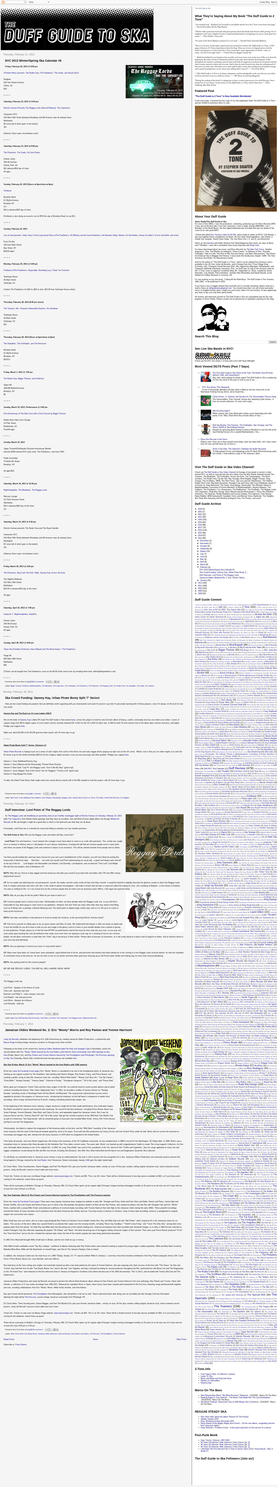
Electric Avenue (34, 1018)
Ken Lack (200, 895)
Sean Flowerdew (210, 1100)
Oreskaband (256, 1018)
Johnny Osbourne (223, 879)
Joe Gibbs (255, 867)
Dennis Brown (204, 738)
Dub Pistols (245, 761)
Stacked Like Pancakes (227, 1147)
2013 (200, 538)
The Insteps (241, 1234)
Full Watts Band (268, 803)
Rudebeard (252, 1087)
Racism (257, 1050)
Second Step (227, 1100)
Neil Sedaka (273, 995)
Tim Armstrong (259, 1318)
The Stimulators (210, 1301)
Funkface (211, 805)
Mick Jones (237, 970)
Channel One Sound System (220, 691)
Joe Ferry (245, 867)
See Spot (251, 1100)
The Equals (246, 1212)
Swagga (258, 1165)
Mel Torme (263, 961)
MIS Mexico (270, 975)
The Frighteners (230, 1223)
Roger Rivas (233, 1077)
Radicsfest (266, 1050)
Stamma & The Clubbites (253, 1147)
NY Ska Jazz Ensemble (266, 1011)
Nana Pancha (253, 993)
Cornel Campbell (230, 709)
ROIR (273, 1077)
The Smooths (221, 1289)
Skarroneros (224, 1127)
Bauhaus (274, 642)
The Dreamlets (226, 1207)
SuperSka (198, 1165)
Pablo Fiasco (218, 1022)
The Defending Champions (218, 1203)
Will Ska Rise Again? (221, 411)
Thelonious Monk (247, 1316)
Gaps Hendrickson (265, 805)
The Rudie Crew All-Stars (229, 1272)
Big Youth (211, 650)
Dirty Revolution (213, 747)
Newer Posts (9, 1339)
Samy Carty (271, 1094)
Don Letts (269, 752)
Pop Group (209, 1038)
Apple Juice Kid (255, 628)
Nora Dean (213, 1006)
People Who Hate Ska (260, 1029)
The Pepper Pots (240, 1255)
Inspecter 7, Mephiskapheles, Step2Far (20, 614)
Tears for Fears (269, 1168)
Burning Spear (231, 675)
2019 (200, 522)
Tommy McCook (217, 1323)
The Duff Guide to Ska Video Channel (220, 472)
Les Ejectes (239, 922)
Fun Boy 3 (199, 805)
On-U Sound (266, 1015)
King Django (56, 798)
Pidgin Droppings (261, 1036)
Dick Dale (223, 745)
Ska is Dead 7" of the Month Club (218, 1116)
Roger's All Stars (262, 1077)
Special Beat (244, 1143)
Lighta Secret (253, 924)
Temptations (209, 1170)
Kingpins (225, 907)
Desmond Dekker (219, 740)
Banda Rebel (231, 640)
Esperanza (273, 791)
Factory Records (253, 794)
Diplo (269, 745)
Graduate (244, 819)
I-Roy (231, 840)
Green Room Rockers (216, 821)
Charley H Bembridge (227, 693)
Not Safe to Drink (214, 1009)
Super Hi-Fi (214, 1163)
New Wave (204, 1000)
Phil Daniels (234, 1033)
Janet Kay (263, 856)
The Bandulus (222, 1181)
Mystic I (272, 991)
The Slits (266, 1287)
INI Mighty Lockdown (253, 842)
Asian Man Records (221, 632)
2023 (200, 512)
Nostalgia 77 (249, 1006)
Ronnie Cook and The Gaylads (245, 1080)
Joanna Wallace (233, 867)
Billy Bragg (244, 650)
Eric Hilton (208, 789)
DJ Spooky (236, 749)
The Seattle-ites (269, 1274)
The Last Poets (234, 1239)
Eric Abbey (251, 787)
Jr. (221, 883)
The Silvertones (218, 1279)
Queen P (198, 1050)
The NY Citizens (219, 1250)
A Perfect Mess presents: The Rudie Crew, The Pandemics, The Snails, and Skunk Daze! (41, 73)
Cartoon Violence (264, 684)
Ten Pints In (220, 1170)
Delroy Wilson (223, 736)
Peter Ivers (210, 1033)
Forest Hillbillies (262, 798)
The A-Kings (258, 1170)
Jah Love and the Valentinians (256, 849)
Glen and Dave (202, 817)
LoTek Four (234, 940)
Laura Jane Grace (229, 912)
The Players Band (201, 1260)
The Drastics (211, 1207)
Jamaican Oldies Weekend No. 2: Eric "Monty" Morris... (223, 578)
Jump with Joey (235, 886)
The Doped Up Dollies (263, 1205)
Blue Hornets (199, 657)
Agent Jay (13, 1018)
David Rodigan (245, 729)
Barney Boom (211, 642)
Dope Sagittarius (216, 756)
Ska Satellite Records (267, 1118)
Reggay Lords (67, 798)
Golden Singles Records (268, 817)
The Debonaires (271, 1201)
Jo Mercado (273, 865)
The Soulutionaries (259, 1292)
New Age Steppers (264, 997)
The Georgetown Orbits (251, 1225)
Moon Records (257, 981)
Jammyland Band (211, 856)
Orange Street (244, 1018)
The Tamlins (245, 1303)
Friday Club (243, 803)
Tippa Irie (222, 1320)
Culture (274, 713)
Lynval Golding (266, 942)
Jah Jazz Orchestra (236, 849)
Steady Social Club (263, 1150)
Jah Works (261, 851)
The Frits (264, 1223)
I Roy (224, 840)
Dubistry (215, 763)
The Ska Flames (212, 1282)
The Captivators (237, 1193)
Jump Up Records (11, 1039)
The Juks (231, 1236)
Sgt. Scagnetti (231, 1103)
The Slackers (238, 1287)
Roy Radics (241, 1082)
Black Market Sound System (257, 652)
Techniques (199, 1170)
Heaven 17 (198, 830)
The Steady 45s (254, 1298)
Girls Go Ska (260, 814)
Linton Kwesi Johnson (204, 927)
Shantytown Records (247, 1103)
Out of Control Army (230, 1020)
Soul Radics (42, 1160)
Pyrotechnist (269, 1047)
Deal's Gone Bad (216, 734)
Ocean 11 (210, 1015)
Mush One (252, 988)
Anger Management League (267, 626)
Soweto (197, 1143)
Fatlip (273, 794)
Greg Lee (264, 821)
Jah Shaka (240, 851)
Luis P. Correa (235, 942)
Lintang (272, 924)
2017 (200, 527)
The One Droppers (201, 1252)
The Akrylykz (270, 1172)
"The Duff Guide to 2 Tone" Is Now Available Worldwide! (223, 96)
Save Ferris (246, 1096)
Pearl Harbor (216, 1029)
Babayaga (231, 635)
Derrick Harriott (230, 738)
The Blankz (249, 1186)
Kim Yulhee (216, 899)
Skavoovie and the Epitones (230, 1130)
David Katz (220, 729)
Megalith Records (235, 961)
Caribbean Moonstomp (232, 682)
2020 (200, 519)
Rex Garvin (229, 1066)
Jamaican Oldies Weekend (49, 1049)
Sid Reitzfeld (206, 1107)
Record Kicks (269, 1058)
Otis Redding (199, 1020)
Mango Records (222, 950)
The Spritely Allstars (222, 1298)
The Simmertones (234, 1279)
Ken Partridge (221, 895)
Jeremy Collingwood (262, 860)
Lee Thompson (265, 918)
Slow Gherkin (243, 1132)
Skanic (247, 1123)
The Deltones (250, 1203)
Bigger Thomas (16, 686)
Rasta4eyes (212, 1056)
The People (227, 1255)
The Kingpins (241, 1236)
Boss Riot (213, 664)
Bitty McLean (204, 652)
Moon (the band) (241, 982)
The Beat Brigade (264, 1181)
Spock (232, 1145)
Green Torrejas (235, 821)
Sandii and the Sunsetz (209, 1096)
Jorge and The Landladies (265, 881)
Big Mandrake (199, 650)
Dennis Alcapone (255, 736)
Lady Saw (200, 912)
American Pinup (220, 624)
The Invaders (266, 1234)
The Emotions (262, 1210)
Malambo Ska (266, 947)
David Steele (258, 729)
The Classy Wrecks (246, 1196)
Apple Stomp (269, 628)
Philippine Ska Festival (267, 1033)
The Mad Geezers (253, 1241)
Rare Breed (236, 1054)
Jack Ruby (254, 847)
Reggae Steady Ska (226, 1063)
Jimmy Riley (246, 865)
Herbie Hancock (236, 832)
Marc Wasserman (263, 950)
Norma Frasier (224, 1006)
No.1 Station (203, 1006)
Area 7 (197, 630)
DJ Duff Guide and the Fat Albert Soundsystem (252, 747)
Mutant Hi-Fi (262, 991)
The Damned (233, 1201)
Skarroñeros (238, 1127)
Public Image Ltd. (209, 1047)
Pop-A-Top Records (222, 1038)
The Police (214, 1260)
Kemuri (240, 893)
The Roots (243, 1269)
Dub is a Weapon (214, 761)
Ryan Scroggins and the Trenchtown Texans (255, 1089)
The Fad (224, 1217)
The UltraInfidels (210, 1309)
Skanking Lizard (216, 1125)
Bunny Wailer (217, 675)
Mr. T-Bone (253, 986)
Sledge (220, 1132)
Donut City (198, 754)
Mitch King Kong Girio (229, 977)
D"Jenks (248, 716)
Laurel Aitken (257, 912)
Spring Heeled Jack (246, 1145)
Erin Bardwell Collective (252, 789)
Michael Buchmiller (201, 968)
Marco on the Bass (212, 952)
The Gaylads (234, 1225)
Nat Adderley (199, 995)
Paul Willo (256, 1026)
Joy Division (212, 883)
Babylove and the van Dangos (217, 637)
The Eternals (201, 1215)
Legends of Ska (222, 920)
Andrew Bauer (199, 626)
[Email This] (47, 681)
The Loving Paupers (237, 1241)
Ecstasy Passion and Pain (240, 778)
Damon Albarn (259, 716)
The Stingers (222, 1301)
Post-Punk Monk (256, 1038)
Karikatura (252, 890)
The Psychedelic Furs (259, 1262)
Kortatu (223, 910)
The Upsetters (239, 1311)
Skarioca (198, 1127)
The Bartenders (236, 1181)
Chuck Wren (19, 1334)
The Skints (209, 1287)
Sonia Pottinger (249, 1136)
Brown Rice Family (256, 668)
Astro (253, 632)
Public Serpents (225, 1047)
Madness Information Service (221, 947)
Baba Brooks (221, 635)
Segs (258, 1100)
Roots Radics (264, 1080)
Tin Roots (200, 1320)
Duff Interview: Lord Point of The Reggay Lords (37, 809)
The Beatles (228, 1184)
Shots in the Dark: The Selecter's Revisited (239, 449)
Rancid (261, 1052)
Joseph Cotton (200, 883)
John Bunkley (227, 874)
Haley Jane (256, 823)
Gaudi (223, 808)
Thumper (233, 1318)
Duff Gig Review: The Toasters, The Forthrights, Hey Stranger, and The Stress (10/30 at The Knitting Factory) (242, 426)
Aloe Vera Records (236, 621)
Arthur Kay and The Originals (264, 630)
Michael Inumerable (228, 968)
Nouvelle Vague (227, 1009)
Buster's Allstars (224, 677)
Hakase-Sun (246, 823)
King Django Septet (226, 902)
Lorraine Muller (216, 936)
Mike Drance (262, 973)
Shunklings (255, 1105)
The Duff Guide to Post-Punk (210, 1210)
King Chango (245, 899)
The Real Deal (238, 1265)
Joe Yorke (206, 872)
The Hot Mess (211, 1232)
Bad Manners (270, 637)
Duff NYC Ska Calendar (214, 768)
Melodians (229, 963)
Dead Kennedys (255, 731)
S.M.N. (206, 1091)
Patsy (197, 1027)
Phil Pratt (254, 1033)
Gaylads (230, 808)
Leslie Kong (261, 922)
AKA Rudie (206, 619)
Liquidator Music (240, 927)
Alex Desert (258, 619)
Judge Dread (251, 883)
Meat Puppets (211, 961)
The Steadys (267, 1298)
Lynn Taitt (252, 942)
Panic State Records (210, 1024)
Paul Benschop (217, 1027)
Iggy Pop (207, 842)
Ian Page (198, 842)
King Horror (222, 905)
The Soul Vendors (215, 1292)
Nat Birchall (210, 995)
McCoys (256, 959)
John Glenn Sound (253, 874)
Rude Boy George (247, 1084)
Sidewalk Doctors (220, 1107)
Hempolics (266, 830)
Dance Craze (271, 718)
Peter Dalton (270, 1031)
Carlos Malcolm (270, 682)
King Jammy (234, 905)
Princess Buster (264, 1045)
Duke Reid (254, 771)
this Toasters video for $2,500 (223, 235)
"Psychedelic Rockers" (226, 605)
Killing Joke (206, 899)
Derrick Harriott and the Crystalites (249, 738)
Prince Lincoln (221, 1045)
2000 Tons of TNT (211, 610)
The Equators (257, 1212)
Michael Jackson (243, 968)
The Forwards (266, 1220)
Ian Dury (248, 840)
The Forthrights (70, 686)
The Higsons (265, 1229)
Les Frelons (250, 922)
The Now (206, 1250)
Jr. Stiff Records (230, 883)
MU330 (198, 988)
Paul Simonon (243, 1027)
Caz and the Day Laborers (254, 686)
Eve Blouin (200, 794)
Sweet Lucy (269, 1165)
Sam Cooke (234, 1091)
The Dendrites (265, 1203)
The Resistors (260, 1267)
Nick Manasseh (203, 1002)
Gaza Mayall (237, 810)
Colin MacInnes (244, 707)
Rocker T (263, 1073)
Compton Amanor (271, 707)
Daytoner (235, 731)
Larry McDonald (213, 912)
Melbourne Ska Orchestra (213, 963)
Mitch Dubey (213, 977)
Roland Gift (217, 1080)
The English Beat (212, 1212)
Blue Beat (253, 655)
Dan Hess (205, 718)
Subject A (222, 1161)
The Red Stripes (252, 1265)
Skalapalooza (200, 1123)
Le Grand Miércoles (240, 915)
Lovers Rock (266, 940)
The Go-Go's (208, 1227)
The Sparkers (213, 1295)
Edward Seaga (216, 780)
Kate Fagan (262, 890)
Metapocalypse (225, 966)
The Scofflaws (214, 1274)
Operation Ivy (210, 1018)
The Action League (215, 1172)
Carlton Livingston (220, 684)
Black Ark (215, 652)
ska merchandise (213, 1118)
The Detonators (213, 1205)
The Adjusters (229, 1172)
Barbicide (199, 642)
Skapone (246, 1125)
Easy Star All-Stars (240, 776)
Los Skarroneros (221, 940)
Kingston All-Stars (236, 907)
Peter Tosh (220, 1033)
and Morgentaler (258, 624)
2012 (200, 583)
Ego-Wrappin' (270, 780)
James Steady (269, 853)
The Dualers (249, 1207)
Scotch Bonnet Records (223, 1098)
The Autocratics (242, 1179)
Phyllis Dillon (245, 1036)
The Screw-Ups (255, 1274)
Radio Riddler (219, 1052)
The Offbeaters (236, 1250)
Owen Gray (271, 1020)
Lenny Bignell (237, 920)
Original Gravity (269, 1018)
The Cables (225, 1193)
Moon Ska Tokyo (213, 984)
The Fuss (224, 1225)
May (202, 559)
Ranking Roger (221, 1054)
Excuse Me (226, 794)
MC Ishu (248, 959)
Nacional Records (240, 993)
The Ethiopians (215, 1215)
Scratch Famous (241, 1098)
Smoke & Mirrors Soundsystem (232, 1134)
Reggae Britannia (256, 1061)
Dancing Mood (219, 720)
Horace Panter (227, 837)
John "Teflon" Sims (261, 872)
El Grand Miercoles (249, 782)
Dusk (215, 773)
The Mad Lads (266, 1241)
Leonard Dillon (216, 922)
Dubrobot (227, 763)
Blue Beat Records (266, 655)
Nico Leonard (245, 1002)
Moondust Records (230, 984)
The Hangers (220, 1227)
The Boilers (236, 1189)
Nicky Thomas (232, 1002)
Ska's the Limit (243, 1121)
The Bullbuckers (253, 1191)
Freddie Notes (237, 801)
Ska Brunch (233, 1114)
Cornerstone (243, 709)
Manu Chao (250, 950)
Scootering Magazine (204, 1098)
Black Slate (273, 652)
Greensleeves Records (250, 821)
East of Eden (270, 773)
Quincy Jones (220, 1050)
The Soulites (228, 1292)
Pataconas (271, 1024)
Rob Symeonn (223, 1071)
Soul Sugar (259, 1139)
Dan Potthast (236, 718)
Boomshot (237, 661)
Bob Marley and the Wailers (231, 659)
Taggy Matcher (228, 1168)
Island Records (264, 844)
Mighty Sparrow (238, 973)
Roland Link (229, 1080)
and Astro (247, 624)
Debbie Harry (267, 734)
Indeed (241, 842)
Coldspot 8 (232, 707)
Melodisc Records (241, 963)
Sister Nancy (218, 1112)
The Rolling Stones (229, 1269)
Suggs (204, 1163)
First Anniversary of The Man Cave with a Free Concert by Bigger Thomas (35, 413)
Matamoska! (226, 956)
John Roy (252, 876)
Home (95, 1339)
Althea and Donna (264, 621)
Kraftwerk (243, 910)
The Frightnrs (249, 1222)
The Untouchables (205, 1311)
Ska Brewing (221, 1114)
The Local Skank (222, 1241)
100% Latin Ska (209, 607)
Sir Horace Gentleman (220, 1109)
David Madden (232, 729)
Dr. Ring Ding (200, 758)
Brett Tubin (247, 666)
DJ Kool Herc (207, 749)
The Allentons (230, 1174)
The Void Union (257, 1314)
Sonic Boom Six (263, 1136)
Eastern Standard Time (204, 776)
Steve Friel (256, 1152)
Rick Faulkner (232, 1068)
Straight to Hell (233, 1156)
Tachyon (217, 1168)
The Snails (140, 686)
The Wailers (272, 1314)
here (73, 720)
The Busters (200, 1193)
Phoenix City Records (227, 1036)
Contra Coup (201, 709)
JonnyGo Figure (220, 881)
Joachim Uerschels (203, 867)
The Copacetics (58, 686)
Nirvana (217, 1004)
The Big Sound (257, 1184)
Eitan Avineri (199, 782)
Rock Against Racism (211, 1073)
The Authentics (229, 1179)
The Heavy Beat (203, 1229)
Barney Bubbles (224, 642)
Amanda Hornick (206, 624)
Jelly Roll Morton (220, 860)
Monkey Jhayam (242, 979)
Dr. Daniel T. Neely (260, 756)
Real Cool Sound (224, 1058)
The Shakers (250, 1277)
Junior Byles (270, 886)
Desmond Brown (204, 740)
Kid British (268, 897)
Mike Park (273, 973)
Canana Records (230, 680)
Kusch (252, 910)
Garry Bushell (213, 808)
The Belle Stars (243, 1184)
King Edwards (272, 902)
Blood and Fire (243, 655)
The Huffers (238, 1232)
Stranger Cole (247, 1156)
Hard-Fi (224, 825)
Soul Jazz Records (231, 1139)
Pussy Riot (257, 1047)
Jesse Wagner (46, 798)
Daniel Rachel (263, 720)
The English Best (233, 1212)
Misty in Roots (200, 977)
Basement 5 (264, 642)
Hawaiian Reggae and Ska (247, 828)
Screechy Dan (256, 1098)
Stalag (240, 1147)
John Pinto (44, 1018)
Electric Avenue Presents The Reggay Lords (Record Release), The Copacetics (37, 108)
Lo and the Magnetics (212, 931)
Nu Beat (262, 1009)
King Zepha (214, 907)
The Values (221, 1314)
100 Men (198, 607)
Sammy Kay (202, 1094)
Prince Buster (230, 1042)
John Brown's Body (213, 874)
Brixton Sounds (224, 668)
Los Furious (248, 938)
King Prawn (264, 905)
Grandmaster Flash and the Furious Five (263, 819)
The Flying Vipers (211, 1220)
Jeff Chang (209, 860)
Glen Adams (272, 814)
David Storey (272, 729)
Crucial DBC (256, 713)
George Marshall (231, 812)
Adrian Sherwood (217, 617)
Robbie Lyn (234, 1071)
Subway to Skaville (261, 1161)
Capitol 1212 (243, 680)
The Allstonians (246, 1174)
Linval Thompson (224, 927)
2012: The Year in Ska (230, 610)
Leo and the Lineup (255, 920)
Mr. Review (229, 986)
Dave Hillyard (36, 798)
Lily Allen (264, 924)
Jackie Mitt (265, 847)
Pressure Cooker (224, 1040)
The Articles (271, 1177)
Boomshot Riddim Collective (253, 661)
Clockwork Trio (199, 707)
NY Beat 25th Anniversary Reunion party (223, 1011)
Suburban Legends (244, 1161)
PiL (273, 1036)
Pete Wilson (249, 1031)
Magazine (243, 947)
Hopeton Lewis (254, 834)
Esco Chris (254, 791)
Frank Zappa (225, 801)
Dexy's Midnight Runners (251, 743)
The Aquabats (248, 1177)
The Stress (249, 1301)
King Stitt (274, 905)
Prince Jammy (208, 1045)
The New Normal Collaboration (237, 1248)
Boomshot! (270, 661)
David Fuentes (208, 729)
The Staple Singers (239, 1298)
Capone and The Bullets (260, 680)
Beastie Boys (221, 645)
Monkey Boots (228, 979)
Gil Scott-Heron (217, 814)
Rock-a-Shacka (251, 1073)
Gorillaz (219, 819)
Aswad (260, 632)
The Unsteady (272, 1309)
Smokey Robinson (255, 1134)
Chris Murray (226, 700)
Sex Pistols (209, 1103)
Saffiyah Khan (222, 1091)
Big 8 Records (271, 645)
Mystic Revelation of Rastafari (205, 993)
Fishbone (7, 191)
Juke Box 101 (264, 883)
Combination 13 (257, 707)
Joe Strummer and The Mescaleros (257, 869)
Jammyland (198, 856)
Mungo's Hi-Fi (222, 988)
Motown (269, 984)
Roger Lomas (219, 1077)
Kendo (231, 895)
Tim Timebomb (272, 1318)
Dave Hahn (269, 725)
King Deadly (257, 899)
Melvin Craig (254, 963)
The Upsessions (223, 1311)
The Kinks (268, 1236)
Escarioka (226, 791)
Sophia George (216, 1139)
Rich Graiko (271, 1066)
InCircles (233, 842)
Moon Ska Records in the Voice (214, 439)
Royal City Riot (270, 1082)
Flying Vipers (247, 798)
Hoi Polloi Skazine (208, 834)
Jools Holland (234, 881)
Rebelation (246, 1058)
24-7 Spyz (248, 610)
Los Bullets (261, 936)
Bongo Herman (225, 661)
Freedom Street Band (217, 803)
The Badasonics (265, 1179)
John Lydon (219, 876)
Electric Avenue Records (203, 785)
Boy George (232, 664)
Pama (228, 1022)
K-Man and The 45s (218, 890)
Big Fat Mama (270, 647)
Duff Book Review (252, 763)
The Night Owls (256, 1248)
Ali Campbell (268, 619)
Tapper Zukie (256, 1168)
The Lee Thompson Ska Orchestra (257, 1239)
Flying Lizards (234, 798)
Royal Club (202, 1084)
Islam (252, 844)
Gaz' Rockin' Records (259, 808)
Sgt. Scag (219, 1103)
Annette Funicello (203, 628)
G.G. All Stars (223, 805)
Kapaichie (242, 890)
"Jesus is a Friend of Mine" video (206, 605)
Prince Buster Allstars (250, 1043)
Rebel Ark (236, 1058)
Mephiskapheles (35, 686)
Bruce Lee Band (215, 670)
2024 (200, 509)
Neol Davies (219, 997)
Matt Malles (254, 956)
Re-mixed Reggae (264, 1056)
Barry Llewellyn (252, 642)
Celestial (242, 689)
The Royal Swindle (257, 1269)
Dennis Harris (217, 738)
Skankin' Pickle (201, 1125)
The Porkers (254, 1260)
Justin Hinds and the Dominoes (248, 888)
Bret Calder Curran (234, 666)
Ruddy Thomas (230, 1084)
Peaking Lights (204, 1029)
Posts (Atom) (20, 1344)
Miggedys (204, 973)
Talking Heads (242, 1168)
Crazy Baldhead (24, 798)
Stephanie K (222, 1152)
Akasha (215, 619)
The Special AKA (256, 1295)
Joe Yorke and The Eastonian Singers (226, 872)
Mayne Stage (9, 1042)
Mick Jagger (227, 970)
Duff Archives (237, 763)
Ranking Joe (207, 1054)
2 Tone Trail (260, 607)
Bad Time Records (206, 640)
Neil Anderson (248, 995)
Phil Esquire (244, 1033)
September (205, 548)
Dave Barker (234, 725)
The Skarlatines (217, 1284)
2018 (200, 525)
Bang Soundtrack (255, 640)
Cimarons (237, 702)
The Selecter (201, 1277)
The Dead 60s (258, 1201)
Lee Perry (231, 918)
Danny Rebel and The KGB (229, 722)
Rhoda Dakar (242, 1065)
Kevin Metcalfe (245, 897)
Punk (249, 1047)
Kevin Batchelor (252, 895)
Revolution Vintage (216, 1066)
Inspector (198, 844)
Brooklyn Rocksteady (239, 668)
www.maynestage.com (63, 1176)
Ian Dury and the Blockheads (265, 840)
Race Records (233, 1050)
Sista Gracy (206, 1112)
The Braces (262, 1189)
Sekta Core (266, 1100)
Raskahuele (199, 1056)
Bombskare (213, 661)
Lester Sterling (209, 924)
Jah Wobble (251, 851)
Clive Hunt (259, 705)
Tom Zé (272, 1320)
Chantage (252, 691)
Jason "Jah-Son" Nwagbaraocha (206, 858)
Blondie (232, 655)
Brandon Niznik (255, 664)
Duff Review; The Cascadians (205, 771)
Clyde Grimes (211, 707)
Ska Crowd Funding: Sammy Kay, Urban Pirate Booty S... (224, 572)
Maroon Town (214, 954)
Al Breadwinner (235, 619)
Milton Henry (249, 975)
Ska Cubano (245, 1114)
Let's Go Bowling (225, 924)
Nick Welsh (218, 1002)
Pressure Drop (239, 1040)
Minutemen (260, 975)
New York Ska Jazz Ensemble (240, 1000)
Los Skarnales (207, 940)
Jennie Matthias (235, 860)
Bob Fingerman (200, 659)
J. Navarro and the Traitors (223, 847)
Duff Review (237, 768)
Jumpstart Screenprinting (254, 886)
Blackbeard (213, 655)
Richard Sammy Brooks (203, 1068)
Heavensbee (210, 830)
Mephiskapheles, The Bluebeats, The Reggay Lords (25, 490)
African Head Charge (234, 617)
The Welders (216, 1316)
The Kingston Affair (255, 1236)
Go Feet (237, 817)
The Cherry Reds (201, 1196)
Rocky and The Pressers (239, 1075)
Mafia (235, 947)
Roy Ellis (217, 1082)
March (203, 564)
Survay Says (229, 1165)
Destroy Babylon (270, 740)
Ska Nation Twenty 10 (239, 1118)
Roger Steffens (248, 1077)
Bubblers (263, 670)
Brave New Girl (200, 666)
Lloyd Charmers (224, 929)
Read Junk (254, 245)
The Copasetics (244, 1198)
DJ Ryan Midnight (221, 749)
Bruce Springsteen (241, 670)
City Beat (259, 702)
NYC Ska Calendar (218, 1013)
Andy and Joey (212, 626)
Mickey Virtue (261, 970)
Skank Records (258, 1123)
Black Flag (241, 652)
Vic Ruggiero (124, 798)
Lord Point (52, 1018)
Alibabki (215, 621)
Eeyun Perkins (243, 780)
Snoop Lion (199, 1136)
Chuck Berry (210, 702)
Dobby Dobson (220, 752)
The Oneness (216, 1252)
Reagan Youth (209, 1058)
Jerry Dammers (225, 862)
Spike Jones (222, 1145)
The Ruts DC (259, 1272)
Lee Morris (220, 918)
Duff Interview (23, 1018)
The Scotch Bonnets (235, 1274)
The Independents (213, 1234)
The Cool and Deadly (212, 1198)
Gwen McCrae (234, 823)
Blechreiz (223, 655)
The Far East (246, 1217)
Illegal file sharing (220, 842)
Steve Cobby (245, 1152)
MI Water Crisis (250, 966)
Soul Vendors (270, 1139)
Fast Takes (264, 794)
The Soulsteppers (242, 1292)
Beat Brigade (236, 645)
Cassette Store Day (212, 686)
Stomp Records (268, 1154)
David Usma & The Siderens (207, 731)
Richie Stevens (219, 1068)
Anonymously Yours (218, 628)
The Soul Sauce (200, 1292)
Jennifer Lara (249, 860)
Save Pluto (257, 1096)
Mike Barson (250, 973)
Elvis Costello (219, 785)
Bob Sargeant (248, 659)
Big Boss (233, 647)
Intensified (210, 844)
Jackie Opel (209, 849)
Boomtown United (201, 664)
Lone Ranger (270, 931)
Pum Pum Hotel (239, 1047)
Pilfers (197, 1038)
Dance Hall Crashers (204, 720)
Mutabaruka (250, 991)
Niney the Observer (202, 1004)
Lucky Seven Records (220, 942)
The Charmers (270, 1193)
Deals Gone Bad (232, 734)
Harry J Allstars (254, 825)
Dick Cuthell (210, 745)
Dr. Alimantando (246, 756)
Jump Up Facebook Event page (25, 1071)
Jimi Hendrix (208, 865)
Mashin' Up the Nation (267, 954)
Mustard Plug (236, 991)
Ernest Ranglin (271, 789)
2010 (200, 588)
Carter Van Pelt (250, 684)
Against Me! (249, 617)
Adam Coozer (200, 617)
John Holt (266, 874)
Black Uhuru (202, 655)
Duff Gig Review (202, 765)
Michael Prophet (257, 968)
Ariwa (227, 630)
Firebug (232, 796)
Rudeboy (263, 1087)
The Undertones (223, 1309)
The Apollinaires (219, 1177)
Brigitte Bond (199, 668)
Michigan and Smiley (213, 970)
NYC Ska (202, 1013)
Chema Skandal (253, 695)
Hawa (232, 828)
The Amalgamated (263, 1174)
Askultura (237, 632)
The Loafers (207, 1241)
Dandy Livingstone (234, 720)
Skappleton (256, 1125)
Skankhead (270, 1123)
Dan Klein (215, 718)
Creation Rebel (205, 713)
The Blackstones (236, 1186)
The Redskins (266, 1265)
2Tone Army (259, 610)
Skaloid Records (215, 1123)
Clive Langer (270, 705)
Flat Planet (265, 796)
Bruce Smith (228, 670)
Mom (275, 977)
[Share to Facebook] (55, 681)
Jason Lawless (227, 858)
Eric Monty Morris (31, 1334)
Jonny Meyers (207, 881)
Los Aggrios (228, 936)
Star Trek (200, 1150)
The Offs (270, 1250)
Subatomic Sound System (205, 1161)
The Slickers (255, 1287)
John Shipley (263, 876)
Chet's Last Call (202, 698)
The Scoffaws (199, 1274)
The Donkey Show (246, 1205)
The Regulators (232, 1267)
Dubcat (206, 763)
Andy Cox (224, 626)
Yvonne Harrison (119, 1334)
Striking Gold (200, 1159)
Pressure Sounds (254, 1040)
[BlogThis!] (50, 681)
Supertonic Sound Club (213, 1165)
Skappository (269, 1125)
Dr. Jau (272, 756)
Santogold (235, 1096)
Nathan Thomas (235, 995)
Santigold (224, 1096)
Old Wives (229, 1015)
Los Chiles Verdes (211, 938)
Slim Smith (230, 1132)
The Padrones (247, 1252)
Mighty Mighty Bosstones (220, 973)
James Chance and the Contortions (248, 853)
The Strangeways (236, 1301)
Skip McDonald (200, 1132)
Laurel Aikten (242, 912)
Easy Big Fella (224, 776)
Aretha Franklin (208, 630)
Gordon (210, 819)
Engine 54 (271, 785)
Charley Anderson (210, 693)
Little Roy (254, 927)
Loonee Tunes (226, 933)
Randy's (197, 1054)
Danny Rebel (209, 722)
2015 (200, 533)
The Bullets (268, 1191)
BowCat (221, 664)
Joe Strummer (232, 869)
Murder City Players (239, 988)
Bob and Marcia (268, 657)
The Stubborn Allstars (263, 1301)
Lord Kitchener (239, 933)
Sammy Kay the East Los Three (84, 798)
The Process (245, 1262)
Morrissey (246, 984)
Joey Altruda (247, 872)
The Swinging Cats (232, 1303)
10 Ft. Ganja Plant (259, 605)
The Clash (228, 1196)
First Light (241, 796)
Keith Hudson (217, 893)
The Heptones (251, 1229)
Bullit (267, 673)
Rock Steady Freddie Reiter (233, 1073)
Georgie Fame (259, 812)
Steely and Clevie (209, 1152)
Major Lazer (253, 947)
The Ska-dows (229, 1282)
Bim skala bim (270, 650)
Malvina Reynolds (208, 950)
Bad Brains (246, 637)
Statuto (226, 1150)
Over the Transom (258, 1020)
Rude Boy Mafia (211, 1087)
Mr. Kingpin (219, 986)
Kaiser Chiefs (231, 890)
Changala (273, 689)
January (203, 580)
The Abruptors (270, 1170)
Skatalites (252, 1127)
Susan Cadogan (243, 1165)
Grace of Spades (231, 819)
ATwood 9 (270, 632)
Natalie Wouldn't (221, 995)
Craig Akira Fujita (246, 711)
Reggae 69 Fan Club (239, 1061)
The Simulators (248, 1279)
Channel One (201, 691)
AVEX (212, 635)
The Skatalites (131, 686)
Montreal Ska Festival (259, 979)
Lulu (244, 942)
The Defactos (201, 1203)
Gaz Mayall (241, 808)
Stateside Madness (213, 1150)
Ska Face (257, 1114)
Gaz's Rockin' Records (220, 810)
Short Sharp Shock (223, 1105)
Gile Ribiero (230, 814)
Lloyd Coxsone (241, 929)
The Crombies (208, 1201)
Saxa (266, 1096)
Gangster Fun (248, 805)
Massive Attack (212, 956)
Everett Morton (212, 794)
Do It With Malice (249, 749)
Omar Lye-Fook (253, 1015)
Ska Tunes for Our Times (224, 1121)
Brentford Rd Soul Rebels (216, 666)
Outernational (244, 1020)
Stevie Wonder (208, 1154)
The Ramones (223, 1265)
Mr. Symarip (240, 986)
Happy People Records (209, 825)
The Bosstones (248, 1189)
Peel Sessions (227, 1029)
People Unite (245, 1029)
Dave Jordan (215, 727)
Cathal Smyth (238, 686)
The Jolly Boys (219, 1236)
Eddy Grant (270, 778)
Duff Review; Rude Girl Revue (264, 768)
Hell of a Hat (249, 830)
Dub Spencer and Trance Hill (261, 761)
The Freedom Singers (213, 1223)
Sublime (231, 1161)
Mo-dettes (246, 977)
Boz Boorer (244, 664)
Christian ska (270, 700)
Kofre (205, 910)
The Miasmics (260, 1243)
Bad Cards (14, 798)
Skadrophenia (269, 1121)
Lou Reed (244, 940)
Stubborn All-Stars (217, 1159)
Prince (266, 1040)
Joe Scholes (219, 869)
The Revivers (202, 1269)
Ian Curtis (238, 840)
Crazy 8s (258, 711)
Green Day (200, 821)
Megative (252, 961)
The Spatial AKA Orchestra (232, 1295)
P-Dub (197, 1022)
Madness (199, 947)
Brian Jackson (258, 666)
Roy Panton (75, 1334)
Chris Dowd (201, 700)
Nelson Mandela (203, 997)
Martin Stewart (229, 954)
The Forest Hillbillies (229, 1220)
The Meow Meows (243, 1243)
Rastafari (222, 1056)
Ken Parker (210, 895)
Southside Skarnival (267, 1141)
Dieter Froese (234, 745)
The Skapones (203, 1284)
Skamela (227, 1123)
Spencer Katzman (208, 1145)
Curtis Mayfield (238, 716)
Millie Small (236, 975)
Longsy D (215, 933)
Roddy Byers (269, 1075)
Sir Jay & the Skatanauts (260, 1109)
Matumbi (207, 959)
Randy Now (271, 1052)
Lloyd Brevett (208, 929)
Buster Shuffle (263, 675)
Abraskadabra (247, 614)
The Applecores (233, 1177)
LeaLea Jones (255, 915)
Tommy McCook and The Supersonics (239, 1323)
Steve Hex (266, 1152)
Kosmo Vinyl (232, 910)
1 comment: (37, 794)
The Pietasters (93, 686)
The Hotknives (225, 1232)
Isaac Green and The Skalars (237, 844)
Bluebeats (249, 657)
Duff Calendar (268, 763)
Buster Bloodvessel (247, 675)
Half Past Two (267, 823)
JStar (241, 883)
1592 (88, 1160)
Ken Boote (248, 893)
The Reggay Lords (106, 686)
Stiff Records (236, 1154)
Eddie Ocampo (258, 778)
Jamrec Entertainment (249, 856)
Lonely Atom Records (202, 933)
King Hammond (205, 905)
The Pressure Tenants (212, 1262)
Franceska (214, 801)
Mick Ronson (249, 970)
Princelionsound (248, 1045)
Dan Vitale (247, 718)
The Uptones (255, 1311)
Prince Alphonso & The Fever (210, 1043)
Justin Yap (204, 890)
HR (263, 837)
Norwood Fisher (237, 1006)
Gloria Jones (227, 817)
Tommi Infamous (201, 1323)
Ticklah (241, 1318)
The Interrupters (253, 1234)
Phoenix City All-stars (204, 1036)
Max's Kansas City (235, 959)
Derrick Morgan (270, 738)
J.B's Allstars (243, 847)
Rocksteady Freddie (219, 1075)
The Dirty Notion (229, 1205)
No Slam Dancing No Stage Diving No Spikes (249, 1004)
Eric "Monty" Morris (235, 787)
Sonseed (205, 1139)
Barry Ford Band (238, 642)
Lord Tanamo (202, 936)
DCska (243, 731)
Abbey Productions (232, 614)
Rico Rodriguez (255, 1068)
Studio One (267, 1159)
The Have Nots (272, 1227)
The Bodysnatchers (219, 1189)
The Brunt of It (239, 1191)
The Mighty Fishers (212, 1246)
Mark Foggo (265, 952)
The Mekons (228, 1243)
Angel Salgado (236, 626)
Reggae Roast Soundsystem (205, 1063)
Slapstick (212, 1132)
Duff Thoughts (223, 771)
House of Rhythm (253, 837)
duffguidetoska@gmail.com (220, 288)
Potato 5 (269, 1038)
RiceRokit (258, 1066)
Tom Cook (263, 1320)
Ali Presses (206, 621)
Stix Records (254, 1154)
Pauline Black (271, 1026)
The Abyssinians (200, 1172)
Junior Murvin (200, 888)
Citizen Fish (248, 702)
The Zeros (235, 1316)
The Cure (222, 1201)
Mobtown (255, 977)
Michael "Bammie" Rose (266, 966)
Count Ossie (207, 711)
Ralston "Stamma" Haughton (237, 1052)
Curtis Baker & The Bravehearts (219, 716)
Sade (213, 1091)
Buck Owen (273, 670)
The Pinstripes (219, 1258)
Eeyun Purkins (256, 780)
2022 (200, 514)
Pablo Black (206, 1022)
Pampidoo (257, 1022)
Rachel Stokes (247, 1050)
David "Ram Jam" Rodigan (260, 727)
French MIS (231, 803)
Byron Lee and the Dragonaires (257, 677)
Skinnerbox (268, 1130)
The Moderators (265, 1246)
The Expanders (244, 1215)
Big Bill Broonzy (222, 647)
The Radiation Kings (208, 1265)
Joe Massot (208, 869)
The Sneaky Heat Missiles (251, 1289)
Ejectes (209, 782)
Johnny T (237, 879)
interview (210, 243)
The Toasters (149, 686)
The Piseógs (249, 1258)
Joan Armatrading (219, 867)
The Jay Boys (206, 1236)
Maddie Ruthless (265, 945)
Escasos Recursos (240, 791)
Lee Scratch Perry (247, 918)
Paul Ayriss (206, 1027)
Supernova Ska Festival (264, 1163)
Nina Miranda (269, 1002)
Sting (246, 1154)
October (203, 546)
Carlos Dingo (257, 682)
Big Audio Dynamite (205, 647)
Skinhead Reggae (253, 1130)
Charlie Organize (243, 693)
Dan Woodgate (258, 718)
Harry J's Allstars (270, 825)
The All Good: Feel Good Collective (208, 1174)
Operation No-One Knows (227, 1018)
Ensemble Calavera (218, 787)
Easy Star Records (257, 776)
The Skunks (223, 1287)
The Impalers (266, 1232)
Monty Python (228, 982)
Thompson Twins (221, 1318)
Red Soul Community (221, 1061)
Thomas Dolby (208, 1318)
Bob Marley (213, 659)
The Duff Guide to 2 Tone (267, 1207)
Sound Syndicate (234, 1141)
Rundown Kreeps (222, 1089)
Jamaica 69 (272, 851)
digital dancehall (249, 745)
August (203, 551)
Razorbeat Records (248, 1056)
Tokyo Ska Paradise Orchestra (242, 1320)
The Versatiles (233, 1314)
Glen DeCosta (215, 817)
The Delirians (234, 1203)
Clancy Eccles (213, 705)
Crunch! (265, 713)
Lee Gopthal (210, 918)
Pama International (241, 1022)
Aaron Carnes (218, 614)
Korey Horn (214, 910)
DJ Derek (227, 747)
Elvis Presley (234, 785)
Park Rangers (249, 1024)
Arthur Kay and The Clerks (241, 630)
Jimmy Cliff (219, 865)
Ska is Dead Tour (259, 1116)
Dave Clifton (258, 725)
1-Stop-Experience (243, 605)
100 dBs (272, 605)
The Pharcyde (254, 1255)
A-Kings (207, 614)
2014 (200, 535)
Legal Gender (207, 920)
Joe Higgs (266, 867)
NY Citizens (248, 1011)
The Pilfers (204, 1258)
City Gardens (270, 702)
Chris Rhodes (258, 700)
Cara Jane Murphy (216, 682)
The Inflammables (229, 1234)
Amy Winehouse (234, 624)
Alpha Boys (249, 621)
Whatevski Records (90, 1018)
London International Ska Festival (246, 931)
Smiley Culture (212, 1134)
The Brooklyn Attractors (219, 1191)
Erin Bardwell (234, 789)
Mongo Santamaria (203, 979)
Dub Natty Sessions (232, 761)
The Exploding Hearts (263, 1215)
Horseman (239, 837)
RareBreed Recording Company (254, 1054)
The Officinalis (260, 1250)
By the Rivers (238, 677)
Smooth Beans (269, 1134)
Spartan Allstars (230, 1143)
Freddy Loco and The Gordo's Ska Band (261, 801)
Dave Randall (226, 727)
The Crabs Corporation (262, 1198)
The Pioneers (235, 1258)
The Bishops (220, 1186)
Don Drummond (254, 752)
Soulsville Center (200, 1141)
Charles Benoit (264, 691)
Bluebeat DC (228, 657)
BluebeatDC (239, 657)
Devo (237, 743)
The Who (226, 1316)
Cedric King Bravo (231, 689)
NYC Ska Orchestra (254, 1013)
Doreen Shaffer (231, 756)
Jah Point (273, 849)
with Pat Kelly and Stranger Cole (75, 1049)
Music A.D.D (263, 988)
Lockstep (226, 931)
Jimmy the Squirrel (260, 865)
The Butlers (214, 1193)
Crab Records (233, 711)
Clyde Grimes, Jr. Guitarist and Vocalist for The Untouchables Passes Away (244, 397)
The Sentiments (236, 1277)
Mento (263, 963)
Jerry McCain (242, 863)
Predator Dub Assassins (204, 1040)
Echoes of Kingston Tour (217, 778)
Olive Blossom (240, 1015)
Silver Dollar (248, 1107)
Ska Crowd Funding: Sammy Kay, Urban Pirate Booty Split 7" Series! (52, 697)
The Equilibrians (271, 1212)
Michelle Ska (199, 970)
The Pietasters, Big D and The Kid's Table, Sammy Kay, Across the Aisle (34, 573)
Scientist (274, 1096)
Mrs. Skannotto (268, 986)
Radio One (207, 1052)
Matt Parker (264, 956)
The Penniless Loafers (213, 1255)
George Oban (246, 812)
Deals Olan (244, 734)
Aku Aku (223, 619)
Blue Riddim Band (213, 657)
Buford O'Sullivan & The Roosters (251, 673)
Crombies (229, 713)
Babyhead (264, 635)
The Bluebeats (47, 686)
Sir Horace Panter (240, 1109)
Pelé (236, 1029)
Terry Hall (246, 1170)
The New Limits (218, 1248)
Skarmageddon (209, 1127)
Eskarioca (263, 791)
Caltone (219, 680)
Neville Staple (247, 997)
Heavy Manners (224, 830)
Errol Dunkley (201, 791)
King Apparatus (229, 899)
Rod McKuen (255, 1075)
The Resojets (272, 1267)
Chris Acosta (258, 698)
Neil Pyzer (261, 995)
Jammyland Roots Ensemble (229, 856)
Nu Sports (271, 1009)
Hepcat (224, 832)
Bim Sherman (256, 650)
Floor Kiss (198, 798)
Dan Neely (225, 718)
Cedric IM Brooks (215, 689)
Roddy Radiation (202, 1077)
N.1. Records (223, 993)
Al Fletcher (247, 619)
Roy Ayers (206, 1082)
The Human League (251, 1232)
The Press (267, 1260)
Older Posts (181, 1339)
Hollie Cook (225, 834)
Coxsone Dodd (220, 711)
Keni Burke (241, 895)
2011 (200, 586)
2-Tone (270, 607)
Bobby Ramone (261, 659)
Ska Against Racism (234, 1112)
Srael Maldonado (266, 1145)
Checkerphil (240, 695)
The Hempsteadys (234, 1229)
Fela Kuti (203, 796)
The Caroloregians (253, 1193)
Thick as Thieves (261, 1316)
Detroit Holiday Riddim (206, 743)
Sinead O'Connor (203, 1109)
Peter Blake (259, 1031)
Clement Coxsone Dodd (232, 704)
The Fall (233, 1217)
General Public (250, 810)
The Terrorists (270, 1303)
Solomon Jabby (220, 1136)
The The (198, 1307)
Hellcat (258, 830)
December (204, 541)
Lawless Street (214, 915)
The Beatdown (213, 1184)
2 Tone (245, 607)
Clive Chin (250, 705)
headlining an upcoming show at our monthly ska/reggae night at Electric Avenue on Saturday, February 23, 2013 (74, 816)
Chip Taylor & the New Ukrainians (240, 698)
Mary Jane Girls (242, 954)
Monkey (217, 979)
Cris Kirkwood (218, 713)
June (202, 556)
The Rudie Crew (119, 686)
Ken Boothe (260, 892)
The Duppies (249, 1210)
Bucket (200, 673)
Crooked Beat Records (242, 713)
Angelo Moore (249, 626)
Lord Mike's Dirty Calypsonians (257, 933)
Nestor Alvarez (234, 997)
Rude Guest (226, 1087)
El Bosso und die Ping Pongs (228, 782)
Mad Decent (231, 945)
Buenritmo (213, 673)
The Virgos (244, 1314)
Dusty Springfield (225, 773)
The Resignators (246, 1267)
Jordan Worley (248, 881)
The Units (261, 1309)
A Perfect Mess (264, 612)
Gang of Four (235, 805)
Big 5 (261, 645)
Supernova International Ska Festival (237, 1163)
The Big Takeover (271, 1184)
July (202, 554)
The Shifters (263, 1277)
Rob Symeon (210, 1071)
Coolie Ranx (215, 709)
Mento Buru (272, 963)
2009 (200, 591)
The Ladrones (216, 1238)
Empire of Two (256, 785)
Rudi (212, 1089)
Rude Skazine (239, 1087)
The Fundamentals (212, 1225)
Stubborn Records (236, 1159)
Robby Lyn (265, 1071)
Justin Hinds (229, 888)
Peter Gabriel (199, 1033)
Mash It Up (253, 954)
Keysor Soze (257, 897)
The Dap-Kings (246, 1201)
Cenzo (250, 689)
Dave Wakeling (240, 727)
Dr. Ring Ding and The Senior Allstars (225, 758)
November (204, 543)
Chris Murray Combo (244, 700)
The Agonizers (258, 1172)
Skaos (227, 1125)
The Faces (213, 1217)
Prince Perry (234, 1045)
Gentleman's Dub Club (267, 810)
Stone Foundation (201, 1156)
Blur (257, 657)
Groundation (207, 823)
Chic (211, 698)
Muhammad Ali (209, 988)
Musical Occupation (209, 991)
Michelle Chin (270, 968)
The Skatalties (267, 1284)
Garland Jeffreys (200, 808)
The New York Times (255, 249)
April (202, 562)
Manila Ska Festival (237, 950)
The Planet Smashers (265, 1258)
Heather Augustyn (267, 828)
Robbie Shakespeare (249, 1071)
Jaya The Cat (241, 858)
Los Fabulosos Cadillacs (230, 938)
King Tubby (201, 907)
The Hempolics (219, 1229)
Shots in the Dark (240, 1105)
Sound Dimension (217, 1141)
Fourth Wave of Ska (202, 801)
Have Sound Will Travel (219, 828)
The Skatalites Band (252, 1284)
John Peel (230, 876)
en (264, 785)
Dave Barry (248, 725)
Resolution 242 (201, 1066)
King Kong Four (249, 905)
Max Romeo (219, 959)
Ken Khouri (273, 893)
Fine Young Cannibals (218, 796)
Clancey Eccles (200, 705)
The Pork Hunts (240, 1260)
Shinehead (273, 1103)
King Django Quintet (208, 902)
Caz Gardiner (271, 686)
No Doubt (227, 1004)
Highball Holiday (265, 832)
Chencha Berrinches (270, 695)
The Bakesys (206, 1181)
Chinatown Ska (221, 698)
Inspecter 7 (268, 842)
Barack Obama (269, 640)
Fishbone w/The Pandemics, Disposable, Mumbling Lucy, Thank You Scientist (36, 270)
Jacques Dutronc (221, 849)
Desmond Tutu (236, 740)
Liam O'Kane (241, 924)
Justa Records (216, 888)
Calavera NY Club (208, 680)
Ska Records (253, 1118)
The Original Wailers (231, 1252)
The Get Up (267, 1225)
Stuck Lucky (254, 1159)
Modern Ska (265, 977)
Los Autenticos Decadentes (244, 936)
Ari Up (219, 630)
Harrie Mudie (234, 825)
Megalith (222, 961)
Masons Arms (199, 956)
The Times (207, 1307)
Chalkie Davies (261, 689)
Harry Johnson (203, 828)
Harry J (243, 825)
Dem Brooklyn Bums (239, 736)
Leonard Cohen (201, 922)
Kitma (265, 907)
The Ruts (246, 1272)
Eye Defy (236, 794)
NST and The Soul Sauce (246, 1009)
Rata (229, 1056)
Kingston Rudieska (252, 907)
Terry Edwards (232, 1170)
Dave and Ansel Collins (216, 725)
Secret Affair (239, 1100)
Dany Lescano (248, 722)
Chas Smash (257, 693)
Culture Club (201, 716)
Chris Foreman (213, 700)
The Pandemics (82, 686)
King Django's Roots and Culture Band (251, 902)
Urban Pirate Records (13, 752)
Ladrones (261, 910)
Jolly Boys (263, 879)
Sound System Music (250, 1141)
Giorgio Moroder (241, 814)
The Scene (271, 1272)
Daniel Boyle (250, 720)
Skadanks (256, 1121)
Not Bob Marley (261, 1006)
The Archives (259, 1177)
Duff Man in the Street (262, 765)
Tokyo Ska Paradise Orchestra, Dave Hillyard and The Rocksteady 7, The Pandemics (40, 649)
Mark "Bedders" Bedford (247, 952)
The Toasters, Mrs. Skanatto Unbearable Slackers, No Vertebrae (31, 308)
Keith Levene (230, 893)
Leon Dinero (270, 920)
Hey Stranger (250, 832)
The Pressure (30, 1297)
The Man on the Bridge (212, 1243)
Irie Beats (220, 844)
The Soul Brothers (268, 1289)
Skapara (237, 1125)
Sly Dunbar (256, 1132)
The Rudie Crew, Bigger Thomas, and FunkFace (24, 378)
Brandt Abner (269, 664)
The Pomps (227, 1260)
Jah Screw (230, 851)
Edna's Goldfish (201, 780)
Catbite (226, 686)
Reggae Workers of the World (247, 1063)
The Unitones (250, 1309)
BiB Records (252, 645)
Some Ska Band (234, 1136)
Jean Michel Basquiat (256, 858)
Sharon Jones (262, 1103)
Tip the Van (210, 1320)
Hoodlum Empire (240, 834)
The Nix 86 (267, 1248)
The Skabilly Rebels (258, 1282)
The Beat (249, 1181)
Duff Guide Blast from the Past (224, 765)
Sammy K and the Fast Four (266, 1091)
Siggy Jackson (235, 1107)
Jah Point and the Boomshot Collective (210, 851)
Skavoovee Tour (208, 1130)
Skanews (237, 1123)
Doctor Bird (232, 752)
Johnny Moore (208, 879)
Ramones (253, 1052)
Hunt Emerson (215, 840)
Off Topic (220, 1015)
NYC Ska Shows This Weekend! (215, 387)
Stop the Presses (217, 1156)
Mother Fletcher (258, 984)
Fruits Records (254, 803)
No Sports (272, 1004)
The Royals (273, 1269)
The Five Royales (265, 1217)
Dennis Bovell (271, 736)
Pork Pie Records (240, 1038)
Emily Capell (245, 785)
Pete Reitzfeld (226, 1031)
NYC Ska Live (236, 1013)
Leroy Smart (228, 922)
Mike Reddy (202, 975)
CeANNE (201, 689)
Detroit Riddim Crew (224, 743)
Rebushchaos (257, 1058)
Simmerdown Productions (266, 1107)
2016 (200, 530)
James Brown (228, 853)
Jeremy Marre (209, 863)
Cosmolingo (255, 709)
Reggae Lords (270, 1061)
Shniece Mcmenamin (205, 1105)
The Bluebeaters (263, 1186)
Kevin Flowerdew (219, 897)
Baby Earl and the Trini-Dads (247, 635)
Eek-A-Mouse (229, 780)
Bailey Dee (220, 640)
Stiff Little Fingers (222, 1154)
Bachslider (235, 637)
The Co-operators (263, 1196)
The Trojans (264, 1307)
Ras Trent (271, 1054)
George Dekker (201, 812)
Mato (245, 956)
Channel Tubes (239, 691)
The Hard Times (234, 1227)
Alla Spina (224, 621)
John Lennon (207, 876)
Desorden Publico (251, 740)
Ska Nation (225, 1118)
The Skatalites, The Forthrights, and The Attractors (25, 343)
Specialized (257, 1143)
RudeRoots (204, 1089)
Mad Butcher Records (203, 945)
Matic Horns (236, 956)
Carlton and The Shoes (203, 684)
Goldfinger (200, 819)
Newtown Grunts (261, 1000)
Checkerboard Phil (209, 695)
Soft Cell (208, 1136)
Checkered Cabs (226, 695)
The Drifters (237, 1207)
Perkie (272, 1029)
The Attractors (216, 1179)
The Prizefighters (40, 1294)
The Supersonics (217, 1303)
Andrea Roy (271, 624)
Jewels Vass (267, 863)
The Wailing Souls (203, 1316)
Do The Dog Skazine (203, 752)
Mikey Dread (223, 975)
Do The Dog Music (265, 749)
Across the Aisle (263, 614)
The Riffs (215, 1269)
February (204, 567)
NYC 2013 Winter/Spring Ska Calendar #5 (33, 60)
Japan (272, 856)
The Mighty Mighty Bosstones (232, 1246)
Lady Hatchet (272, 910)
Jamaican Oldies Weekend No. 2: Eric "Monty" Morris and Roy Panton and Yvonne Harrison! (68, 1030)
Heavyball (238, 830)
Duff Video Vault (240, 771)
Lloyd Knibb (255, 929)
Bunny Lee (206, 675)
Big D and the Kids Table (250, 647)
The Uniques (237, 1309)
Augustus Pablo (201, 635)
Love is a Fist (254, 940)
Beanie (210, 645)
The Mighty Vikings (251, 1246)
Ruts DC (234, 1089)
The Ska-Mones (241, 1282)
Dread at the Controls (250, 758)
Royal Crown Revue (215, 1084)
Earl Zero (260, 773)
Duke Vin (264, 771)
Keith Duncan (205, 893)
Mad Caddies (219, 945)
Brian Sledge (270, 666)
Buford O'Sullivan (227, 673)
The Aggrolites (243, 1172)
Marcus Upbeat (230, 952)
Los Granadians (261, 938)
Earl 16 (251, 773)
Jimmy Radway (233, 865)
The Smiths (209, 1289)
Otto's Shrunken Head (213, 1020)
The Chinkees (215, 1196)
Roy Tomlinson (256, 1082)
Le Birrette (227, 915)
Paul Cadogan (230, 1027)
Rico (241, 1068)
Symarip (198, 1168)
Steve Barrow (233, 1152)
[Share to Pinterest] (58, 681)
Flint (273, 796)
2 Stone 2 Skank (233, 607)
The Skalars (273, 1282)
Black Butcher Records (228, 652)
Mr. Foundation (207, 986)
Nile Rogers (258, 1002)
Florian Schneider (210, 798)
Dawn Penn (224, 731)
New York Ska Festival (218, 1000)
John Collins (239, 874)
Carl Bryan (246, 682)
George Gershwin (216, 812)
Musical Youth (223, 991)
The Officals (248, 1250)
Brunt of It (253, 670)
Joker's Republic (250, 879)
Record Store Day (202, 1061)
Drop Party (263, 758)
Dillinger (261, 745)
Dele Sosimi (211, 736)
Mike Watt (212, 975)
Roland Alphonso (202, 1080)
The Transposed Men (248, 1307)
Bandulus (242, 640)
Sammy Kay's (26, 720)
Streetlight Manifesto (266, 1156)
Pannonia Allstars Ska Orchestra (231, 1024)
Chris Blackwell (271, 698)
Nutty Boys (199, 1011)
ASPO (245, 632)
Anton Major (243, 628)
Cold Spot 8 (222, 707)
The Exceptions (230, 1215)
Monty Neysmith (212, 982)
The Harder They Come (254, 1227)
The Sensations (220, 1277)
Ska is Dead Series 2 (242, 1116)
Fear (196, 796)
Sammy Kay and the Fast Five (223, 1094)
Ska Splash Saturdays (203, 1121)
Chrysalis (198, 702)
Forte (272, 798)
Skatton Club (263, 1127)
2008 (200, 593)
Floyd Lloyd (223, 798)
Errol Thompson (214, 791)
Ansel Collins (232, 628)
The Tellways (257, 1303)
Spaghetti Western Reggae (212, 1143)
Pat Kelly (260, 1024)
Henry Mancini (213, 832)
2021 (200, 517)
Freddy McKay (202, 803)
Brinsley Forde (211, 668)
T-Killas (209, 1168)
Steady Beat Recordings (242, 1150)
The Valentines (209, 1314)
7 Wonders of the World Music (244, 612)
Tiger (250, 1318)
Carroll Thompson (237, 684)
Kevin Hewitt (233, 897)
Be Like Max (201, 645)
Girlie (251, 814)
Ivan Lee (206, 847)
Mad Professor (246, 945)
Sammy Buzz (246, 1091)
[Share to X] (52, 681)
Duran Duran (206, 773)
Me (264, 959)
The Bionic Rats (204, 1186)
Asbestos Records (202, 632)
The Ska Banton (262, 1279)
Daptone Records (263, 722)
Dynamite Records (239, 773)
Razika (236, 1056)
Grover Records (220, 823)
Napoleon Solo (267, 993)
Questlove (209, 1050)
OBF (269, 1013)
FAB (243, 794)
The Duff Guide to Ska (203, 8)
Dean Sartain (255, 734)
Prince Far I (264, 1043)
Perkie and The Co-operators (206, 1031)
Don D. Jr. (241, 752)
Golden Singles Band (250, 817)
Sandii (197, 1096)
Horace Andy (213, 837)
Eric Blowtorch (265, 787)
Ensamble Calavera (201, 787)
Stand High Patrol (271, 1147)
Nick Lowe (273, 1000)
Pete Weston (237, 1031)
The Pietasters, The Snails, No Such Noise (22, 152)
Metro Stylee (237, 966)
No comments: (39, 682)
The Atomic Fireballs (202, 1179)
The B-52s (253, 1179)
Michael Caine (215, 968)
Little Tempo (266, 927)
